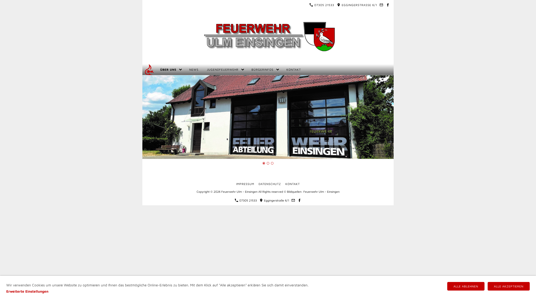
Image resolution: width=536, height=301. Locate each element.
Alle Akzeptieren (508, 286)
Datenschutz (270, 184)
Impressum (245, 184)
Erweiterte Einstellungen (27, 291)
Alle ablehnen (466, 286)
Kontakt (292, 184)
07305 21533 (323, 5)
